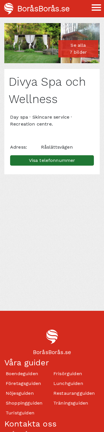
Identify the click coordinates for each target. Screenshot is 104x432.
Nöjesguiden (20, 393)
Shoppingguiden (24, 403)
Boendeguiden (22, 373)
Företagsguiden (23, 383)
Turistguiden (20, 413)
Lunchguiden (68, 383)
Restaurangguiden (74, 393)
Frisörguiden (67, 373)
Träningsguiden (70, 403)
